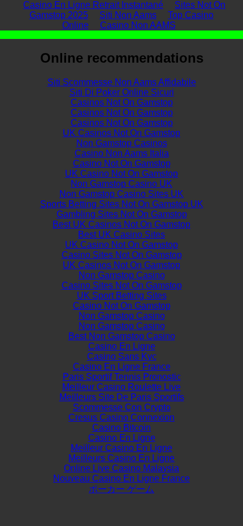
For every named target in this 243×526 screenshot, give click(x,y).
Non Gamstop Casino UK (121, 184)
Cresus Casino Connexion (121, 417)
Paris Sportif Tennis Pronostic (122, 377)
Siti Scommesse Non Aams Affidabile (121, 82)
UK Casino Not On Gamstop (121, 173)
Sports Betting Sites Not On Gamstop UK (121, 204)
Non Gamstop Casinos (121, 143)
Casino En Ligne (121, 346)
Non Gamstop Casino (122, 275)
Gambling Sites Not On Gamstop (122, 214)
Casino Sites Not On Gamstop (122, 255)
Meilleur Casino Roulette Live (121, 387)
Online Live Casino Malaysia (121, 468)
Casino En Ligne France (122, 366)
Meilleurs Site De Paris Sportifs (121, 397)
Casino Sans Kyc (122, 356)
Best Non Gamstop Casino (121, 336)
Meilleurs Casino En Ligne (121, 458)
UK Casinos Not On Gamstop (121, 133)
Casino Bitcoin (121, 427)
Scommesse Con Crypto (122, 407)
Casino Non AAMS (138, 25)
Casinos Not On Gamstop (122, 102)
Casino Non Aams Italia (122, 153)
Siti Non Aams (128, 15)
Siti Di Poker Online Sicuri (122, 92)
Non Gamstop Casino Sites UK (121, 194)
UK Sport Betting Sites (122, 295)
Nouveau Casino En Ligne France (121, 478)
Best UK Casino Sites (121, 234)
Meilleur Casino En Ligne (121, 448)
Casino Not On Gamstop (122, 163)
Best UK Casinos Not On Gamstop (121, 224)
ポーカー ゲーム (121, 489)
